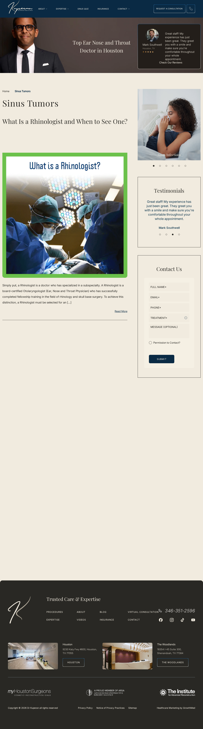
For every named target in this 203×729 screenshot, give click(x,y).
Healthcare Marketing (168, 707)
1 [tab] (153, 166)
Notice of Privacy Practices (110, 707)
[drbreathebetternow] (172, 620)
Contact (134, 619)
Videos (81, 619)
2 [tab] (160, 166)
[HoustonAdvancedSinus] (161, 620)
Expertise (53, 619)
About (81, 612)
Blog (103, 612)
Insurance (107, 619)
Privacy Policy (85, 707)
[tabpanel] (169, 124)
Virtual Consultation (143, 612)
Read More (121, 311)
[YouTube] (193, 620)
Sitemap (132, 707)
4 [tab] (173, 166)
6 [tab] (185, 166)
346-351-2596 (180, 610)
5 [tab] (179, 166)
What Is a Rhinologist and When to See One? (64, 121)
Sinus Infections (169, 155)
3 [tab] (166, 166)
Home (5, 91)
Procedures (54, 612)
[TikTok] (182, 620)
